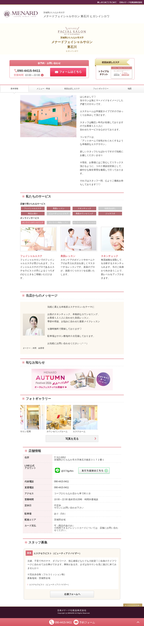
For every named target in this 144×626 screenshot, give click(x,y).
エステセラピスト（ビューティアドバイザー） (49, 584)
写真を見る (72, 438)
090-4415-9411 (28, 71)
